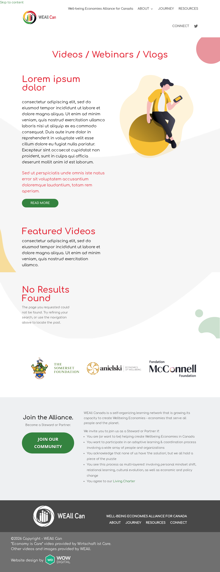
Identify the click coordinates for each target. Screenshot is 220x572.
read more (40, 203)
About (115, 522)
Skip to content (12, 2)
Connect (178, 522)
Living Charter (124, 481)
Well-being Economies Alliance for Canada (100, 8)
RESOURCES (188, 8)
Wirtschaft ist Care (93, 544)
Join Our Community (48, 442)
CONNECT (180, 26)
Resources (155, 522)
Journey (133, 522)
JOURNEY (166, 8)
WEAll (85, 549)
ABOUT (143, 8)
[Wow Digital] (58, 560)
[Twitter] (196, 26)
